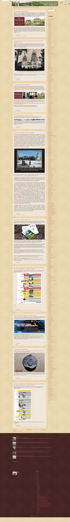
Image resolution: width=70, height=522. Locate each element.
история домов (50, 372)
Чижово (49, 343)
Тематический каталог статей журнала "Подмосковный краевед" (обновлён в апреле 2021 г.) (26, 6)
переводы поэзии (50, 388)
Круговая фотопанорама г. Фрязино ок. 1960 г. (23, 115)
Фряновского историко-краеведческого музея (23, 88)
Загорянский (49, 115)
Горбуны (49, 89)
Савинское (49, 283)
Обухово (49, 233)
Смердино (49, 291)
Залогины (49, 117)
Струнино (49, 307)
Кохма (49, 157)
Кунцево (49, 163)
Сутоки (49, 309)
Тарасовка (37, 310)
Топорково (49, 315)
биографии (49, 359)
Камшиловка (49, 140)
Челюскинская (40, 310)
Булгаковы (49, 64)
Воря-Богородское (50, 78)
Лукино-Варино (50, 179)
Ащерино (49, 36)
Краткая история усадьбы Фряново (21, 11)
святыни (49, 392)
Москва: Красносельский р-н (51, 206)
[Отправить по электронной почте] (15, 34)
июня (37, 493)
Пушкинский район (50, 266)
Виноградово (49, 73)
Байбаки (49, 38)
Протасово (49, 262)
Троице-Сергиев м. (50, 318)
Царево (49, 337)
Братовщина (17, 310)
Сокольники (49, 295)
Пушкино (27, 310)
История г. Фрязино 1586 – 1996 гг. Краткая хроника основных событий (24, 455)
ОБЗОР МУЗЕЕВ (18, 111)
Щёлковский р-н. (50, 349)
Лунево (49, 180)
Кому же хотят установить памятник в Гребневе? (24, 132)
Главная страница (29, 429)
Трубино (49, 322)
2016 (37, 481)
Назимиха (49, 218)
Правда (25, 310)
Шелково (49, 344)
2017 (37, 480)
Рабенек (49, 268)
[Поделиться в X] (17, 34)
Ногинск (49, 229)
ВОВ (48, 69)
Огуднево (49, 234)
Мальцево (49, 187)
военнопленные (50, 362)
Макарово (49, 183)
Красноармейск (50, 159)
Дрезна (49, 104)
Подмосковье (49, 258)
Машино (49, 190)
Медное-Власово (50, 193)
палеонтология (49, 386)
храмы (19, 79)
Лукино (49, 178)
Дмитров (49, 100)
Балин (48, 40)
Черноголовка (49, 340)
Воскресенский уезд (50, 79)
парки (48, 387)
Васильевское (49, 71)
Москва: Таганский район (51, 210)
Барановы (49, 41)
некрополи (49, 385)
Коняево (49, 153)
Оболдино (49, 231)
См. (14, 142)
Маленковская (49, 184)
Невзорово (49, 219)
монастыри (49, 384)
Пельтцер (49, 245)
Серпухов (49, 289)
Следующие (15, 429)
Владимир (49, 74)
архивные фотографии (18, 127)
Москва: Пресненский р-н (51, 209)
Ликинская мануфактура (51, 168)
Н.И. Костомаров (17, 192)
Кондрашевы (49, 152)
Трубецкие (49, 321)
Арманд (49, 34)
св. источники (49, 390)
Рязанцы (49, 281)
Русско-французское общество (51, 280)
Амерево (49, 30)
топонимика (49, 394)
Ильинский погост (50, 131)
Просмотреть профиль (19, 473)
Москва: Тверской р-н (50, 211)
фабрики (49, 397)
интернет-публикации (50, 369)
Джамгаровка (49, 99)
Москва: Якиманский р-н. (51, 213)
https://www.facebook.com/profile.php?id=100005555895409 (23, 258)
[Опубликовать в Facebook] (18, 34)
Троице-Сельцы (50, 317)
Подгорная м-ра (50, 255)
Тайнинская (49, 310)
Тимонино (49, 314)
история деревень (50, 371)
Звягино (49, 119)
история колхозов (50, 374)
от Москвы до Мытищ (25, 271)
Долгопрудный (50, 103)
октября (38, 488)
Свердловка (49, 285)
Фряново (25, 89)
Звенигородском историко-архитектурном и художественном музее (24, 102)
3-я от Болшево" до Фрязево (38, 271)
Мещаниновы (49, 194)
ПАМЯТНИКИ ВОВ (50, 240)
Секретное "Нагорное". (19, 446)
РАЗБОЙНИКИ (50, 267)
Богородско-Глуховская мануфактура (52, 54)
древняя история (50, 365)
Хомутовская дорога (50, 336)
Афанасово (49, 35)
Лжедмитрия (41, 190)
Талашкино (49, 311)
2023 (37, 473)
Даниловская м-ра (50, 97)
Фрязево (36, 426)
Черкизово (49, 339)
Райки (48, 270)
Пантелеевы (49, 243)
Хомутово (49, 335)
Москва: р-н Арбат (50, 214)
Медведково (49, 191)
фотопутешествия (50, 398)
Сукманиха (49, 308)
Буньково (49, 65)
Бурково (49, 66)
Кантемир (49, 141)
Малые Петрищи (50, 186)
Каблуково (49, 138)
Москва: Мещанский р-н (51, 208)
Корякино (49, 155)
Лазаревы (49, 166)
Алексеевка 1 (49, 27)
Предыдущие (44, 429)
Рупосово (30, 310)
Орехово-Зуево (50, 237)
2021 (37, 475)
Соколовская (49, 294)
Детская (49, 98)
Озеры (49, 235)
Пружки (49, 263)
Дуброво (49, 105)
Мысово (49, 216)
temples (29, 45)
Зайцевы (49, 116)
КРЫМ (49, 137)
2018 (37, 479)
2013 (37, 485)
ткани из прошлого (50, 393)
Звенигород (49, 118)
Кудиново (49, 161)
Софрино (32, 310)
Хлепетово (49, 334)
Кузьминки (49, 162)
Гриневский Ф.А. (50, 94)
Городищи (49, 92)
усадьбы (49, 396)
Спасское (34, 310)
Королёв (49, 154)
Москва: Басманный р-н (51, 203)
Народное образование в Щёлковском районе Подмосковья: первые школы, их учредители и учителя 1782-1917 (29, 451)
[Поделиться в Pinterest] (19, 34)
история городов (50, 370)
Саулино (49, 284)
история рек (49, 375)
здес (40, 45)
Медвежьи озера (50, 192)
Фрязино (22, 127)
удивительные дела (50, 395)
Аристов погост (50, 33)
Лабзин (49, 165)
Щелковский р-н (50, 346)
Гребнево (49, 93)
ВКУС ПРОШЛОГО (50, 68)
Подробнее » (15, 32)
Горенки (49, 90)
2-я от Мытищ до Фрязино (32, 271)
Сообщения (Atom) (19, 431)
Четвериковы (49, 342)
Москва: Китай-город (50, 205)
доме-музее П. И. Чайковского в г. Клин (25, 101)
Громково (49, 95)
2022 (37, 474)
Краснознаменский (50, 160)
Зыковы (49, 125)
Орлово (49, 238)
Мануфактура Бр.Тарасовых (51, 189)
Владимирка (49, 75)
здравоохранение (50, 367)
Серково (49, 288)
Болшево (17, 426)
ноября (38, 487)
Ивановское (49, 127)
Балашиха (49, 39)
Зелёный (49, 122)
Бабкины (49, 37)
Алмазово (49, 29)
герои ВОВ (49, 364)
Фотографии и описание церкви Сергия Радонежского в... (43, 497)
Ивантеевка (49, 128)
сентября (38, 489)
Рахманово (49, 271)
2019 (37, 478)
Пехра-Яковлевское (50, 254)
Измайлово (49, 130)
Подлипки (49, 256)
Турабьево (49, 323)
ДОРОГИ (49, 96)
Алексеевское (49, 28)
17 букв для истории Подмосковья (21, 349)
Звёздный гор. (28, 426)
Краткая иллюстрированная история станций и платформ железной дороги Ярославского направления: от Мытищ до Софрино (29, 268)
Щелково (49, 345)
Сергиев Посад (50, 287)
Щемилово (49, 347)
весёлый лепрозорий (50, 361)
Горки (48, 91)
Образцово (31, 426)
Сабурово (49, 282)
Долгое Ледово (50, 102)
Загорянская (25, 426)
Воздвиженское (50, 76)
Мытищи (49, 217)
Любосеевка (49, 181)
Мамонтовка (22, 310)
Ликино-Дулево (50, 167)
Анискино (49, 32)
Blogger (39, 515)
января (38, 510)
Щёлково (38, 426)
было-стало (49, 360)
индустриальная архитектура (51, 368)
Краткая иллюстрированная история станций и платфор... (43, 503)
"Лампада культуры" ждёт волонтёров (21, 84)
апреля (38, 495)
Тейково (49, 313)
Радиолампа (49, 269)
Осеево (34, 426)
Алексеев (49, 26)
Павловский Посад (50, 242)
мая (37, 494)
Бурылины (49, 67)
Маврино (49, 182)
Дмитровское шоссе (50, 101)
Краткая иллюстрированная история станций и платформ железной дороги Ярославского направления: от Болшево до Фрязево (29, 384)
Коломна (49, 150)
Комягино (17, 79)
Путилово (49, 264)
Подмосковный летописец (51, 257)
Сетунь (49, 290)
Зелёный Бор (49, 123)
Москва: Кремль (50, 207)
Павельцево (49, 241)
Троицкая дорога (50, 319)
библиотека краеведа (50, 358)
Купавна (49, 164)
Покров (49, 259)
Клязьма (20, 310)
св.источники (49, 391)
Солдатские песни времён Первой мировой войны (22, 437)
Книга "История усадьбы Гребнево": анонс (22, 219)
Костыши (49, 156)
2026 (37, 472)
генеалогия (49, 363)
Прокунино (49, 261)
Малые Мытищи (50, 185)
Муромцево (49, 215)
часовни (49, 400)
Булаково (49, 63)
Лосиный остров (50, 177)
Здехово (49, 121)
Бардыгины (49, 42)
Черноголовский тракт (50, 341)
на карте (36, 12)
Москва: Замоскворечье (51, 204)
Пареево (49, 244)
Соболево (49, 293)
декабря (38, 486)
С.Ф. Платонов (27, 188)
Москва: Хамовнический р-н (51, 212)
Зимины (49, 124)
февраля (38, 509)
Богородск (49, 52)
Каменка (49, 139)
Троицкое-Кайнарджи (50, 320)
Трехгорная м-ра (50, 316)
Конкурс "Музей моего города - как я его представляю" (25, 315)
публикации (49, 389)
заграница (49, 366)
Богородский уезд (50, 53)
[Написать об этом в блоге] (16, 34)
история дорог (49, 373)
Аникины (49, 31)
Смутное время (50, 292)
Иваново (49, 126)
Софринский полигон (50, 297)
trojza (19, 472)
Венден (49, 72)
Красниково (49, 158)
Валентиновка (19, 426)
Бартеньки (49, 43)
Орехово (49, 236)
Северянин (49, 286)
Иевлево (49, 129)
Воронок (23, 426)
